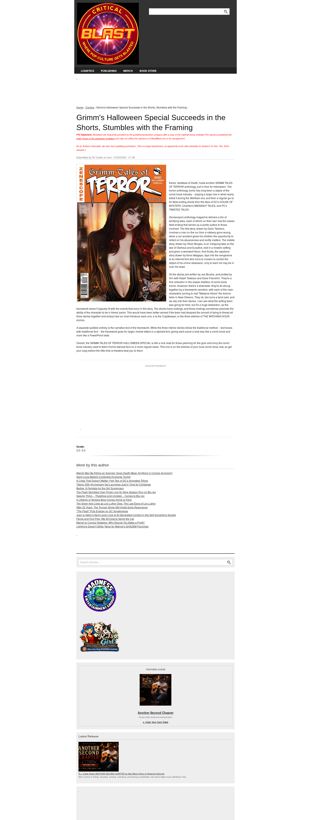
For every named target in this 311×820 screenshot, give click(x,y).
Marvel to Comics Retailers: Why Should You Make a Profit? (110, 522)
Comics (89, 107)
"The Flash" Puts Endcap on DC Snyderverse (102, 511)
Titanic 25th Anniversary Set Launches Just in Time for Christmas (113, 484)
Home (79, 107)
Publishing (109, 71)
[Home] (108, 32)
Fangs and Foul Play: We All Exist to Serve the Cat (105, 518)
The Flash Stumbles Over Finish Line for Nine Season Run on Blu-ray (116, 492)
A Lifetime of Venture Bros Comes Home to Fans (104, 499)
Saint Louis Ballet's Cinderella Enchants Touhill (103, 477)
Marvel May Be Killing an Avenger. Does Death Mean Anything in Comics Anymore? (124, 473)
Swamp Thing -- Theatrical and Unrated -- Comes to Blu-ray (110, 496)
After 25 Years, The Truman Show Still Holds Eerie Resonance (112, 507)
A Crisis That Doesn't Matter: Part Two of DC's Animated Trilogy (112, 480)
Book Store (148, 71)
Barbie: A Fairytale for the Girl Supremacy (100, 488)
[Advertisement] (153, 89)
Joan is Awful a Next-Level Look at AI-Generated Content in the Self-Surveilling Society (126, 515)
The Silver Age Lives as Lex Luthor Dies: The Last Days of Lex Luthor (116, 503)
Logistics (87, 71)
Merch (128, 71)
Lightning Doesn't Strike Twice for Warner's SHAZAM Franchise (112, 526)
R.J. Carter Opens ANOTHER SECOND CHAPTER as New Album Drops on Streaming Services (121, 773)
